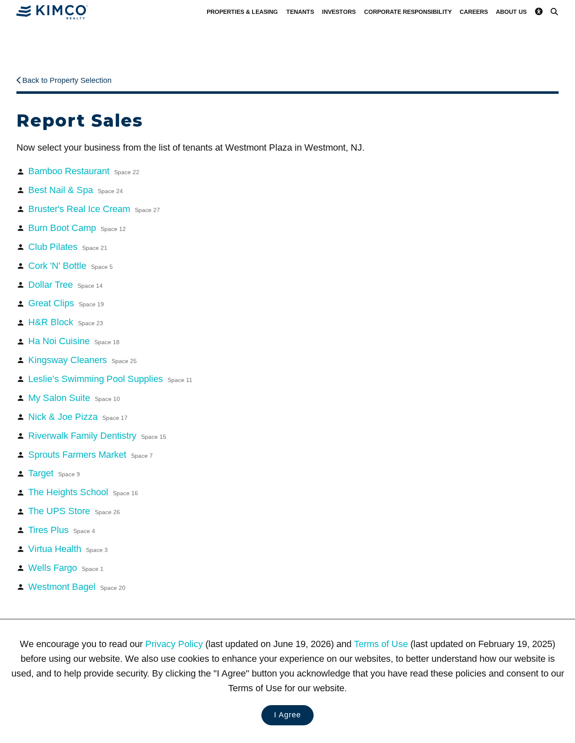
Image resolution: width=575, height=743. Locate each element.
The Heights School (83, 492)
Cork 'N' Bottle (70, 265)
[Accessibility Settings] (539, 12)
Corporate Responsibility (408, 11)
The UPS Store (74, 511)
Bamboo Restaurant (83, 171)
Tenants (300, 11)
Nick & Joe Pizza (78, 416)
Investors (339, 11)
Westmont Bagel (76, 586)
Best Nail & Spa (75, 190)
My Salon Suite (74, 398)
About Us (511, 11)
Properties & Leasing (242, 11)
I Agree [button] (287, 715)
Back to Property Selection (67, 80)
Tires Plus (61, 530)
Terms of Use (381, 644)
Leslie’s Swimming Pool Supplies (110, 379)
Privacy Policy (174, 644)
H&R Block (65, 322)
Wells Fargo (66, 568)
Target (54, 473)
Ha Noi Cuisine (74, 341)
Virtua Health (68, 549)
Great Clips (66, 303)
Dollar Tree (65, 284)
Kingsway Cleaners (82, 360)
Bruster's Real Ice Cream (94, 209)
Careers (474, 11)
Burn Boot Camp (77, 228)
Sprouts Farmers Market (90, 454)
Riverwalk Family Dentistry (97, 435)
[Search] (554, 12)
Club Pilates (67, 246)
